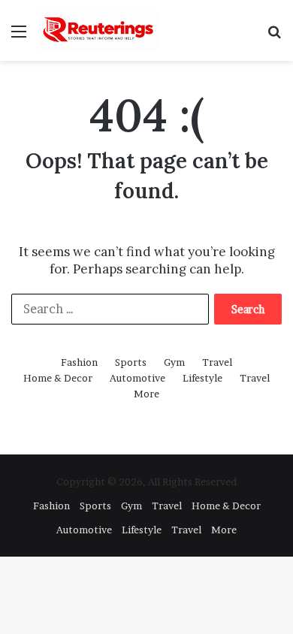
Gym (174, 362)
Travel (217, 362)
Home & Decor (57, 378)
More (146, 394)
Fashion (79, 362)
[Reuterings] (98, 30)
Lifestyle (202, 378)
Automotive (137, 378)
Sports (130, 362)
